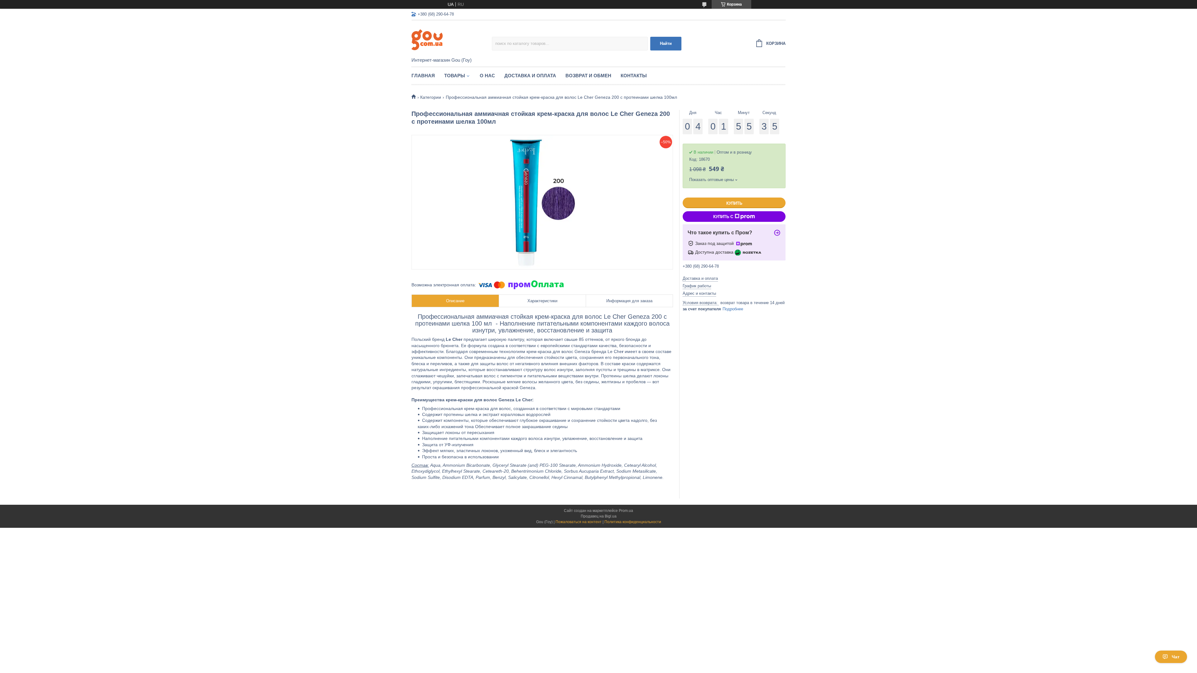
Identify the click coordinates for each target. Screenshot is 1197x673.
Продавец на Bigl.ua (599, 516)
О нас (487, 75)
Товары (454, 75)
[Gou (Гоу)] (451, 39)
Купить (734, 203)
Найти (666, 43)
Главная (423, 75)
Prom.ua (626, 510)
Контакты (634, 75)
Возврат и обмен (588, 75)
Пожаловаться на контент (578, 522)
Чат (1176, 656)
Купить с (723, 216)
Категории (430, 97)
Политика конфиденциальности (632, 522)
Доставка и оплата (530, 75)
